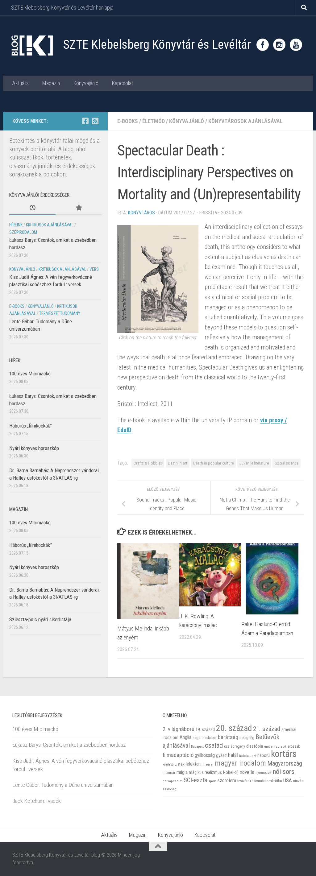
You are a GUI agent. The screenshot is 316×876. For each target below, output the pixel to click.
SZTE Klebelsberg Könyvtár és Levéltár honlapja (62, 7)
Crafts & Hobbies (148, 463)
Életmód (153, 121)
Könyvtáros (141, 213)
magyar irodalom (240, 763)
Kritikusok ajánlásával (49, 224)
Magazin (51, 83)
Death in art (177, 463)
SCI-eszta (195, 780)
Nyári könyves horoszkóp (34, 448)
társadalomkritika (267, 781)
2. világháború (178, 729)
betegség (246, 737)
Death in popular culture (213, 463)
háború (263, 755)
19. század (205, 729)
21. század (266, 729)
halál (233, 755)
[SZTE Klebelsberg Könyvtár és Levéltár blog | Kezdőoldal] (31, 45)
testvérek (244, 781)
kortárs (284, 754)
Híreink (16, 224)
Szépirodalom (23, 232)
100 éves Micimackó (30, 373)
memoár (169, 773)
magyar (208, 764)
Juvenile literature (254, 463)
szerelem (227, 780)
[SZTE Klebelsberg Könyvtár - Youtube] (296, 45)
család (214, 745)
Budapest (197, 747)
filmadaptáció (178, 755)
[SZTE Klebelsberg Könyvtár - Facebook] (262, 45)
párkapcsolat (172, 781)
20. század (234, 728)
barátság (228, 737)
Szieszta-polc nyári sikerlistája (40, 619)
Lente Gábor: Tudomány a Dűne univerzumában (63, 784)
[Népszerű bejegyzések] (79, 208)
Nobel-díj (231, 772)
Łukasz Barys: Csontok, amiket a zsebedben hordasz (69, 744)
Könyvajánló (85, 83)
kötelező (168, 764)
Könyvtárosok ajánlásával (245, 121)
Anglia (185, 737)
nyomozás (264, 773)
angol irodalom (205, 738)
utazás (298, 781)
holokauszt (247, 756)
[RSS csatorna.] (95, 121)
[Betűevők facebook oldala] (85, 121)
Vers (94, 269)
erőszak (294, 746)
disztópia (254, 746)
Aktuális (20, 83)
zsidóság (170, 789)
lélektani (194, 764)
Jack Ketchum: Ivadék (36, 800)
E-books (127, 121)
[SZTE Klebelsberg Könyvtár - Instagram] (279, 45)
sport (212, 781)
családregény (234, 746)
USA (287, 780)
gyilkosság (205, 755)
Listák (180, 764)
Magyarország (284, 763)
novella (247, 772)
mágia (182, 772)
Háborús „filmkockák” (30, 426)
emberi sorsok (275, 746)
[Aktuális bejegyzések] (32, 208)
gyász (221, 755)
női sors (283, 771)
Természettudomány (59, 313)
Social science (286, 463)
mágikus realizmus (205, 772)
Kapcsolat (122, 83)
